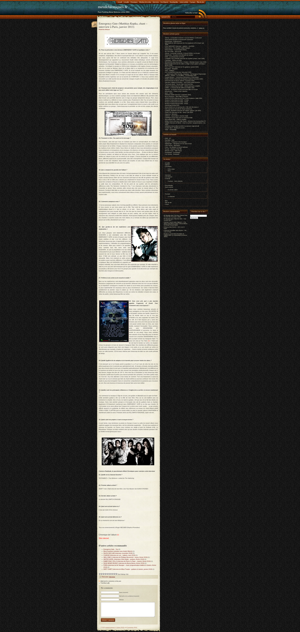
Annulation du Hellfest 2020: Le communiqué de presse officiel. (175, 235)
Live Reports (164, 2)
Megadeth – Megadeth (171, 68)
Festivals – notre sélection (175, 181)
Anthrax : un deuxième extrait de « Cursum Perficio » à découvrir (183, 37)
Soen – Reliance (169, 70)
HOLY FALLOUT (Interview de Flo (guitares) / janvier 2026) (182, 67)
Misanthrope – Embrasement (173, 41)
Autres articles (184, 2)
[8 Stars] (113, 574)
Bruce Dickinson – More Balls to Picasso (176, 96)
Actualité (126, 2)
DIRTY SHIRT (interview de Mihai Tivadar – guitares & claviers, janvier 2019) (127, 569)
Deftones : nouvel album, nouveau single (176, 116)
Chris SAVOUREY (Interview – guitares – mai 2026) (179, 46)
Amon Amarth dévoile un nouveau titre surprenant (179, 39)
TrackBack (105, 583)
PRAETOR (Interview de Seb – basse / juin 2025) (179, 112)
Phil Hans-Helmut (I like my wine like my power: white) (175, 216)
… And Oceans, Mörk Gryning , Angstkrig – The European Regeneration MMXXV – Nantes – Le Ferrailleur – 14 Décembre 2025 (185, 74)
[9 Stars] (115, 574)
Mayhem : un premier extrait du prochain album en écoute (181, 89)
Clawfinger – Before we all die (173, 60)
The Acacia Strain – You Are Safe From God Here (179, 84)
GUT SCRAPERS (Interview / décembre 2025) (178, 72)
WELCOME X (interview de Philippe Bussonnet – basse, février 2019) (125, 557)
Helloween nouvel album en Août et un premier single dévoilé (182, 126)
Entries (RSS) (120, 627)
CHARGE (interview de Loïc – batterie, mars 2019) (119, 555)
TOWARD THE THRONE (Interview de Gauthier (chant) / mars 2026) (185, 58)
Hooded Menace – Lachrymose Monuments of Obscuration (182, 77)
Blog (166, 200)
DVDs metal (171, 169)
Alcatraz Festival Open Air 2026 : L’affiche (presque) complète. (182, 86)
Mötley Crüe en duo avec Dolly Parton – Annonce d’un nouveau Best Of (185, 121)
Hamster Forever (169, 222)
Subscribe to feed (191, 12)
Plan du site (200, 2)
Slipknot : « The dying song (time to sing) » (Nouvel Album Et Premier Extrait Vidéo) (175, 223)
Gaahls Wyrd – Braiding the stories (175, 128)
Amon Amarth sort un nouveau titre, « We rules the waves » (182, 107)
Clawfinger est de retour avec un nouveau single (178, 117)
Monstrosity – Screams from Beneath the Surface (179, 55)
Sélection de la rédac (145, 2)
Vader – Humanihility (170, 129)
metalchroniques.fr (112, 6)
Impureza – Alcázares (171, 114)
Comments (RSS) (132, 627)
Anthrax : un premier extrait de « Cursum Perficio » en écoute (182, 53)
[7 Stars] (111, 574)
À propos (192, 2)
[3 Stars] (103, 574)
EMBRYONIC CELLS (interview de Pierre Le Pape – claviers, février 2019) (127, 561)
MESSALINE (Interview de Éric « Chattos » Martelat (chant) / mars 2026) (185, 62)
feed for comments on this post (111, 581)
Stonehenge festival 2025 (172, 105)
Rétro (169, 171)
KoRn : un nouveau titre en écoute (174, 56)
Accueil (120, 2)
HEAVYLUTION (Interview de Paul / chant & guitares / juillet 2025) (183, 98)
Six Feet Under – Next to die (173, 51)
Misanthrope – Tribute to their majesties (176, 91)
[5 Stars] (107, 574)
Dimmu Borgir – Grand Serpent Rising (175, 49)
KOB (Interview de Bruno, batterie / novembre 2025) (180, 80)
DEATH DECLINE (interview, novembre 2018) (117, 553)
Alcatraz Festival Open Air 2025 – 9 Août (176, 101)
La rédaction (171, 196)
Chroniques (134, 2)
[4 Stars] (105, 574)
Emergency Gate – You (110, 549)
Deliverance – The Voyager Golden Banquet (177, 48)
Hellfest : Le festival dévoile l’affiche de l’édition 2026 (179, 87)
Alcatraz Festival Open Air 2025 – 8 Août (176, 103)
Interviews (156, 2)
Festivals (167, 178)
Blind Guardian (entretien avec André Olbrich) (117, 551)
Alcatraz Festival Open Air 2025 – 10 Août (177, 100)
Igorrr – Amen (169, 93)
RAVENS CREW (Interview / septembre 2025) (178, 94)
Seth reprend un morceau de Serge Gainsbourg (178, 109)
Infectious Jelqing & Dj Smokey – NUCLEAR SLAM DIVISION (182, 82)
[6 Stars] (109, 574)
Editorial (167, 164)
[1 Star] (100, 574)
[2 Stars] (102, 574)
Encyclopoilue (174, 2)
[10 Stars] (117, 574)
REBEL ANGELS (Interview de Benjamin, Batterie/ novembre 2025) (184, 79)
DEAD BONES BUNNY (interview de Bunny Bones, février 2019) (123, 563)
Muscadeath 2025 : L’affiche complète (175, 119)
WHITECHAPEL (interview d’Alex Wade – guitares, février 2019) (123, 559)
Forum (167, 204)
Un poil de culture (173, 189)
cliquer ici (201, 28)
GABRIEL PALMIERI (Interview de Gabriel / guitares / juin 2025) (183, 110)
